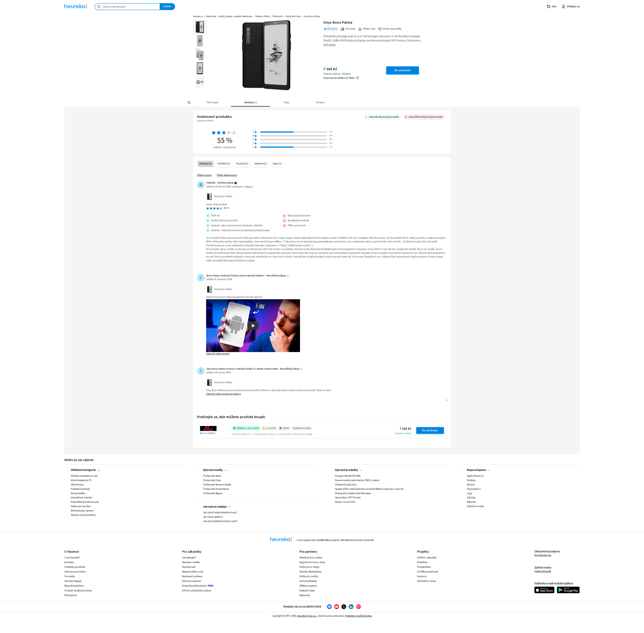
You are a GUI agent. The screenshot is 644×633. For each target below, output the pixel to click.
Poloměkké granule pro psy (85, 502)
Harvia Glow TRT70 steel (347, 497)
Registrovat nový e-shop (312, 562)
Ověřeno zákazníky (427, 557)
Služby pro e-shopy (309, 567)
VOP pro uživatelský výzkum (196, 590)
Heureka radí (188, 567)
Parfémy (471, 480)
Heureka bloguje (73, 581)
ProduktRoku (424, 567)
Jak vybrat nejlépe (215, 507)
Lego (469, 493)
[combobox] (127, 6)
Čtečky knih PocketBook (216, 489)
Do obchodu (430, 430)
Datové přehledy (308, 581)
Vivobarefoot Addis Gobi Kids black (353, 493)
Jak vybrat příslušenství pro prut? (220, 521)
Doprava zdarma (403, 433)
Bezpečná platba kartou (194, 586)
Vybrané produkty (346, 470)
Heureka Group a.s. (307, 616)
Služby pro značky (308, 576)
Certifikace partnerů (427, 571)
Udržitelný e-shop (426, 581)
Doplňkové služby (301, 428)
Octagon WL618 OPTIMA (348, 476)
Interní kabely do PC (81, 480)
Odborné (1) (260, 163)
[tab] (212, 102)
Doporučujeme (476, 470)
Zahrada (471, 497)
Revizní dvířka (78, 493)
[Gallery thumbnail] (200, 27)
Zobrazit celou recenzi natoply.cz (223, 394)
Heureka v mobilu (191, 562)
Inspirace (421, 576)
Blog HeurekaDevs (74, 586)
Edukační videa (307, 590)
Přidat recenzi (204, 175)
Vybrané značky (213, 470)
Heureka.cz (198, 16)
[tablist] (304, 102)
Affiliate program (308, 586)
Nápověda (304, 595)
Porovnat (351, 28)
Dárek (286, 428)
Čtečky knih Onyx (293, 16)
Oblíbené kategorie (83, 470)
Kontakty (69, 562)
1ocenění (271, 428)
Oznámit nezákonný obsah (78, 590)
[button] (212, 102)
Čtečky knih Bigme (212, 493)
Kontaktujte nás (542, 555)
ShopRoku (422, 562)
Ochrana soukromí (191, 581)
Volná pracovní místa (75, 571)
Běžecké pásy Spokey (82, 510)
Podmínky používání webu (358, 616)
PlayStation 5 (474, 489)
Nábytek (471, 502)
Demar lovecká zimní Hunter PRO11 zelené (357, 480)
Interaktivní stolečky (81, 497)
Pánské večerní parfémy (83, 515)
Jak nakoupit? (189, 557)
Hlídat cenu (369, 28)
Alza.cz (249, 186)
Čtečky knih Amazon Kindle (217, 484)
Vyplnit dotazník (542, 571)
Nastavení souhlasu (192, 576)
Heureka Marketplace (310, 571)
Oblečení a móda (475, 506)
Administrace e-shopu (310, 557)
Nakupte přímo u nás (192, 571)
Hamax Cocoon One (345, 502)
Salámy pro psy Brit (81, 506)
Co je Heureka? (72, 557)
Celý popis (329, 45)
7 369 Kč (405, 429)
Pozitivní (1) (242, 163)
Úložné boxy (77, 484)
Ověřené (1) (224, 163)
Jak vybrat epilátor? (213, 517)
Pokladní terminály (80, 489)
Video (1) (277, 163)
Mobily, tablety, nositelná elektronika (235, 16)
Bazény (471, 484)
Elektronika (211, 16)
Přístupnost (70, 595)
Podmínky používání (74, 567)
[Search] (189, 102)
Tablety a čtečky (262, 16)
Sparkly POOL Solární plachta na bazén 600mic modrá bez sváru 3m (369, 489)
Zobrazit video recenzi (217, 354)
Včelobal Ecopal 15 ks (346, 484)
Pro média (69, 576)
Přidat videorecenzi (227, 175)
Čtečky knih (277, 16)
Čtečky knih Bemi (212, 476)
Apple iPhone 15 (475, 476)
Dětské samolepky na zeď (84, 476)
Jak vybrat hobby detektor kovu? (220, 512)
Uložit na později (392, 28)
